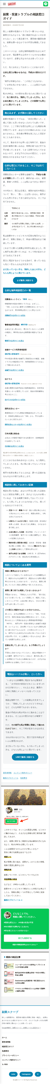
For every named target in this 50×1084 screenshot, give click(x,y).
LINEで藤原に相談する (25, 757)
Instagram (26, 1074)
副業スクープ (10, 1011)
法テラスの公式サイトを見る (15, 400)
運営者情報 (7, 773)
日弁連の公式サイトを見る (14, 446)
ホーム (4, 1037)
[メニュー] (4, 4)
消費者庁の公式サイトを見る (15, 315)
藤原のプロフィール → (13, 900)
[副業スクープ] (12, 4)
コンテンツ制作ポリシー (22, 773)
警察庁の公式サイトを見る (14, 341)
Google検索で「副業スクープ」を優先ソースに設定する (20, 1028)
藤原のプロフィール (10, 778)
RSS (6, 1064)
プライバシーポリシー (10, 1055)
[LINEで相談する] (45, 4)
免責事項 (23, 778)
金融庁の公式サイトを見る (14, 370)
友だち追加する (25, 938)
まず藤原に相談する (25, 280)
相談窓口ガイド (8, 1046)
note (13, 1074)
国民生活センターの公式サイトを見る (18, 424)
